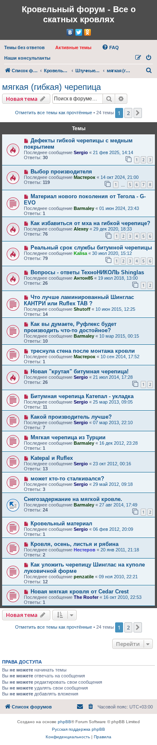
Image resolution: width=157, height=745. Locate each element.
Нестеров (84, 549)
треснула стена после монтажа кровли (83, 351)
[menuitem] (24, 47)
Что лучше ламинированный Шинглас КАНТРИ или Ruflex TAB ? (79, 300)
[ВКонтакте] (70, 32)
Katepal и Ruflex (52, 458)
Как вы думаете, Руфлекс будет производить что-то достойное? (70, 327)
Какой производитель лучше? (71, 417)
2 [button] (128, 113)
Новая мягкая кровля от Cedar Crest (80, 591)
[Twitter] (79, 32)
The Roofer (86, 597)
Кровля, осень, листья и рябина (74, 544)
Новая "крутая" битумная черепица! (80, 371)
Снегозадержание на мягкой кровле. (73, 499)
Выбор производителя (61, 171)
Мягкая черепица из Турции (68, 437)
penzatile (84, 576)
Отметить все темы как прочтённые (53, 112)
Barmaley (84, 208)
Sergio (81, 152)
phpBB (64, 721)
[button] (138, 113)
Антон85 (83, 278)
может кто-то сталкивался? (67, 478)
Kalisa (80, 253)
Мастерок (84, 177)
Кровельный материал (61, 523)
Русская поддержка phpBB (78, 729)
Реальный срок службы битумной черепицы (91, 247)
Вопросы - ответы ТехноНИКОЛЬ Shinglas (87, 272)
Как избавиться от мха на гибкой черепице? (90, 223)
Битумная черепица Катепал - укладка (82, 396)
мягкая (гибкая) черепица (51, 87)
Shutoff (82, 309)
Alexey (81, 228)
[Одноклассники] (87, 32)
